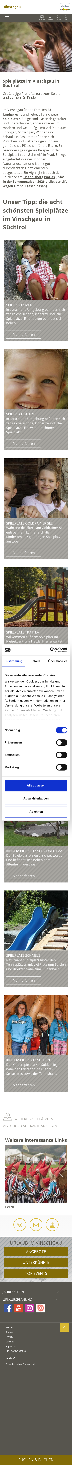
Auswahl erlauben (36, 798)
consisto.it (10, 1358)
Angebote (36, 1251)
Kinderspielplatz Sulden (28, 1060)
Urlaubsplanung (17, 1299)
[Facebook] (8, 1308)
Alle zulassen (36, 785)
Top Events (36, 1273)
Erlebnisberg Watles (39, 177)
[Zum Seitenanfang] (64, 1327)
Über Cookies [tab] (57, 661)
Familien (40, 110)
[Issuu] (40, 1308)
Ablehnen (36, 811)
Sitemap (10, 1332)
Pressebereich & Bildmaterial (20, 1364)
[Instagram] (29, 1308)
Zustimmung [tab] (13, 661)
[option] (36, 47)
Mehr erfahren (24, 334)
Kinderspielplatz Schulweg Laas (35, 850)
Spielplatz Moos (20, 305)
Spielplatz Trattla (22, 632)
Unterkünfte (36, 1262)
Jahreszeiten (13, 1292)
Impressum (11, 1346)
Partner (9, 1327)
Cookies (10, 1341)
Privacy (9, 1336)
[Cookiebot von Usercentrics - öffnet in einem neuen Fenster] (50, 650)
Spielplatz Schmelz (23, 955)
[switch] (61, 742)
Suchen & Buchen (36, 1459)
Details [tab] (35, 661)
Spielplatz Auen (20, 414)
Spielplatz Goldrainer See (29, 523)
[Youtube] (18, 1308)
